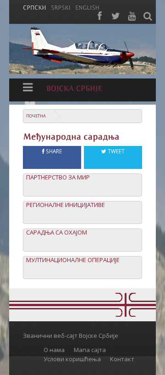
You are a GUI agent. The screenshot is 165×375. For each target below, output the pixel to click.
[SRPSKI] (61, 7)
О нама (54, 350)
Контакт (122, 359)
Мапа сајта (90, 350)
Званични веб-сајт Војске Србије (70, 335)
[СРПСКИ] (34, 7)
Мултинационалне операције (73, 260)
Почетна (36, 116)
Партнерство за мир (58, 177)
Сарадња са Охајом (56, 232)
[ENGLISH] (87, 7)
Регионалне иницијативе (65, 204)
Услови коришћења (72, 359)
